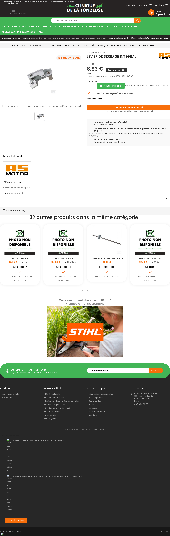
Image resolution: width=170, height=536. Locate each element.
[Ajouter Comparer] (22, 253)
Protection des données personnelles (62, 401)
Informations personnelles (101, 394)
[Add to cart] (11, 253)
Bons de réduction (97, 411)
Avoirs (91, 404)
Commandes (95, 401)
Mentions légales (53, 394)
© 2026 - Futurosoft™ (10, 531)
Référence (8, 182)
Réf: (89, 99)
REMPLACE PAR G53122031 (150, 258)
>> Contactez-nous (17, 13)
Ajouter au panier (110, 86)
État (5, 193)
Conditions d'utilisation (55, 397)
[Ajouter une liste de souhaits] (17, 253)
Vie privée (93, 429)
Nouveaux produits (10, 394)
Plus (41, 32)
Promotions (7, 397)
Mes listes (93, 415)
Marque (90, 53)
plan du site (50, 415)
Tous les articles (16, 520)
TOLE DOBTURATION (19, 258)
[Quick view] (28, 253)
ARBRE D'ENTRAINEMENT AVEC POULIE (106, 258)
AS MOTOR (100, 53)
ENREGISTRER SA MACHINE (86, 304)
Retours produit (96, 397)
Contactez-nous (53, 411)
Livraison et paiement (55, 404)
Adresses (93, 408)
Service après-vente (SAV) (57, 408)
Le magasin (50, 418)
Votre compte (96, 388)
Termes (102, 429)
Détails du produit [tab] (12, 156)
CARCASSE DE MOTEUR (63, 258)
